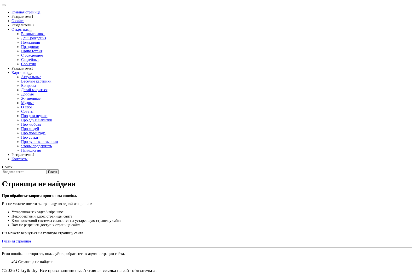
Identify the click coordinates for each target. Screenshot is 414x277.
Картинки (20, 73)
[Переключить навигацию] (4, 5)
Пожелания (30, 42)
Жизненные (30, 98)
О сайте (18, 21)
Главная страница (16, 241)
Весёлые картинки (36, 81)
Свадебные (30, 60)
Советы (27, 111)
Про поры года (33, 133)
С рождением (32, 55)
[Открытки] (30, 30)
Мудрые (27, 103)
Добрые (27, 94)
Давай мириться (34, 90)
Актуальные (31, 77)
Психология (31, 150)
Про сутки (29, 137)
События (28, 64)
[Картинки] (30, 74)
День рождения (33, 38)
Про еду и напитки (36, 120)
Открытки (20, 29)
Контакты (20, 159)
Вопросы (28, 85)
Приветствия (31, 51)
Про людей (30, 129)
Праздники (30, 47)
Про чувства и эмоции (39, 142)
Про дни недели (34, 116)
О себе (26, 107)
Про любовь (31, 124)
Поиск (7, 167)
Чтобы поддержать (36, 146)
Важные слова (33, 34)
